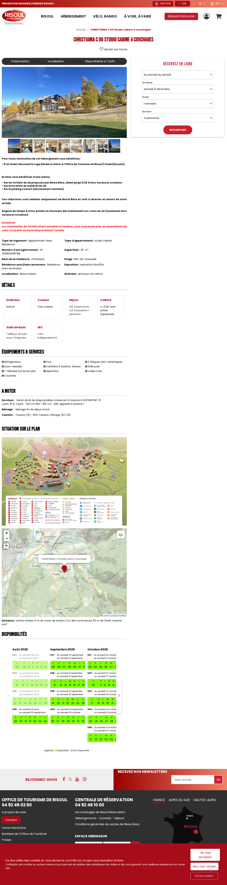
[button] (219, 16)
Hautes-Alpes (204, 800)
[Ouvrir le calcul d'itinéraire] (6, 546)
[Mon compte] (207, 16)
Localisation (56, 61)
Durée (145, 97)
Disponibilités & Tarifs (100, 61)
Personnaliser (204, 876)
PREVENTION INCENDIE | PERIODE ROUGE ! (28, 3)
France (159, 800)
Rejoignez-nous (41, 779)
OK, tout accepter (205, 855)
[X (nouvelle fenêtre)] (70, 779)
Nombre (146, 111)
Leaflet (105, 615)
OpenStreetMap (119, 615)
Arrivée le (147, 82)
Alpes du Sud (179, 800)
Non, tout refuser (204, 866)
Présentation (20, 61)
